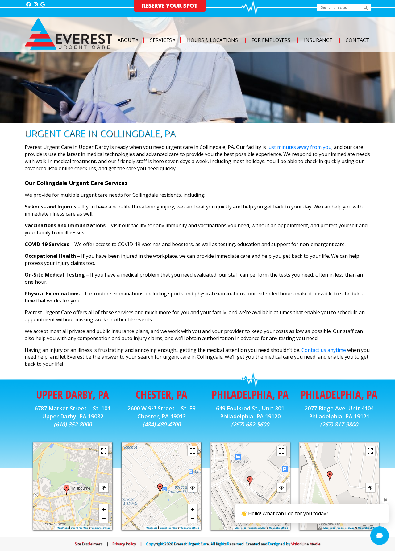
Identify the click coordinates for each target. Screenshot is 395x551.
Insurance (318, 40)
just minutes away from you (299, 147)
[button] (67, 490)
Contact (357, 40)
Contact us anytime (323, 350)
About (126, 40)
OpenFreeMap (79, 527)
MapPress (63, 527)
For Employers (271, 40)
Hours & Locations (212, 40)
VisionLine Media (305, 543)
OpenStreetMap (100, 527)
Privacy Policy (124, 543)
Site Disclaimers (88, 543)
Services (161, 40)
